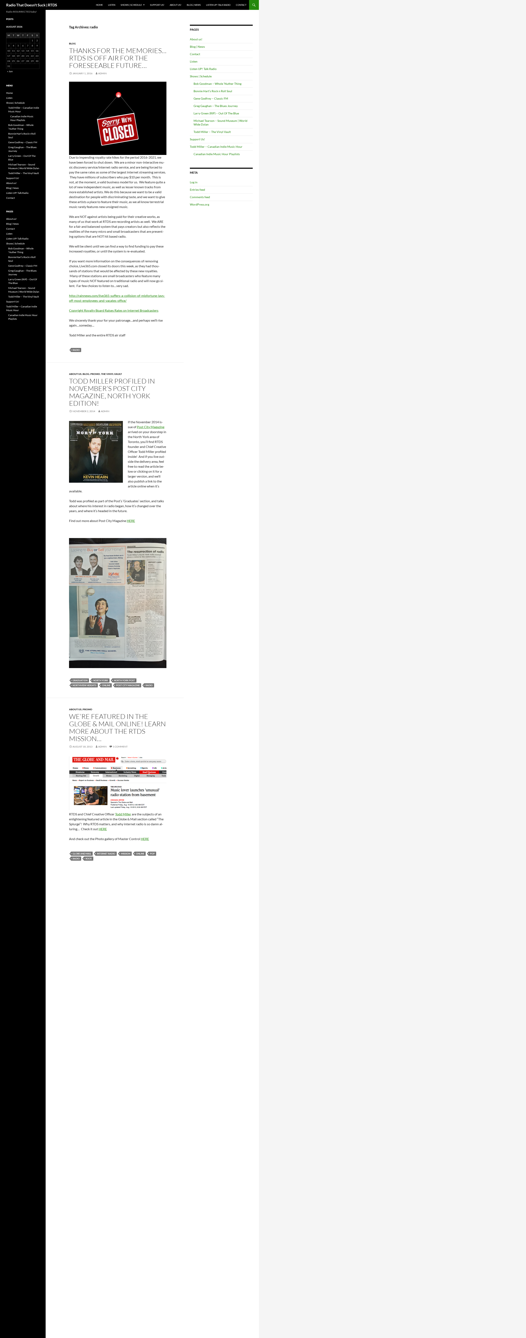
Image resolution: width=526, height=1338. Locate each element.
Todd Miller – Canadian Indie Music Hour (216, 146)
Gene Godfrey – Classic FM (211, 98)
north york (100, 680)
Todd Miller (123, 814)
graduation (80, 680)
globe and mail (82, 853)
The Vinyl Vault (111, 373)
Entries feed (197, 189)
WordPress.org (199, 204)
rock (88, 858)
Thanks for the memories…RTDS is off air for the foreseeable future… (117, 58)
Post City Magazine (150, 427)
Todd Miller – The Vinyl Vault (212, 132)
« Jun (10, 71)
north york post (124, 680)
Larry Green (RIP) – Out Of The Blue (216, 113)
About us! (175, 4)
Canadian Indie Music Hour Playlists (217, 154)
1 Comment (120, 746)
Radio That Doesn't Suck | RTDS (31, 5)
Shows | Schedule (131, 4)
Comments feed (200, 197)
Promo (95, 373)
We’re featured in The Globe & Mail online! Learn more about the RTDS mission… (117, 727)
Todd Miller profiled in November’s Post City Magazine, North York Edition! (112, 392)
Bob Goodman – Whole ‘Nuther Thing (217, 83)
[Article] (117, 602)
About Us (75, 373)
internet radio (106, 853)
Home (99, 4)
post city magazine (128, 685)
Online (106, 685)
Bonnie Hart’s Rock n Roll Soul (213, 91)
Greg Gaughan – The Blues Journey (216, 106)
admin (102, 73)
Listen (111, 4)
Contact (241, 4)
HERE (131, 521)
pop (152, 853)
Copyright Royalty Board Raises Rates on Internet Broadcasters (113, 310)
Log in (193, 182)
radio (76, 350)
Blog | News (194, 4)
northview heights (84, 685)
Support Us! (157, 4)
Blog (72, 43)
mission (125, 853)
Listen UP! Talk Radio (218, 4)
